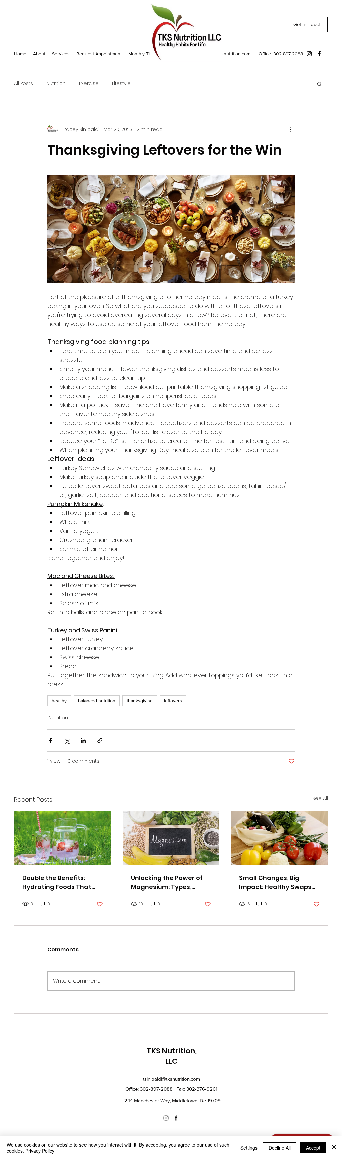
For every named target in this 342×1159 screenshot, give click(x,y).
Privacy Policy (39, 1150)
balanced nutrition (96, 700)
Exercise (89, 83)
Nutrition (56, 83)
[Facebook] (319, 53)
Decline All (280, 1147)
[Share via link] (100, 740)
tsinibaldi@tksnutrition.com (223, 53)
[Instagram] (309, 53)
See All (320, 798)
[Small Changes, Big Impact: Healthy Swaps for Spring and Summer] (279, 838)
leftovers (173, 700)
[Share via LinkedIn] (83, 740)
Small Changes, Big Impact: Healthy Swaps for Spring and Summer (276, 882)
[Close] (334, 1148)
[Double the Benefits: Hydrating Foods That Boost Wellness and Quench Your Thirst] (62, 838)
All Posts (23, 83)
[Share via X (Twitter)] (67, 740)
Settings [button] (249, 1147)
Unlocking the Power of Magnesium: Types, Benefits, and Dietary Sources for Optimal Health (167, 882)
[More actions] (291, 129)
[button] (319, 83)
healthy (59, 700)
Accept (313, 1147)
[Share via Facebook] (50, 740)
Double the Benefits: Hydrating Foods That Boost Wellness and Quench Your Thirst (56, 882)
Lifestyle (121, 83)
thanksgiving (140, 700)
